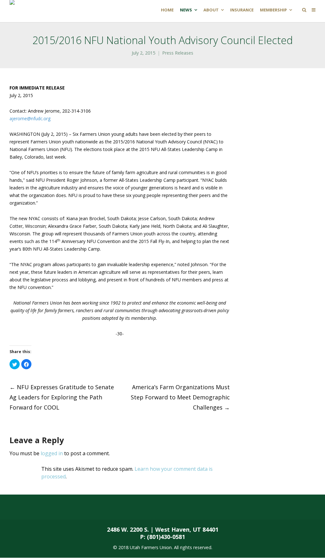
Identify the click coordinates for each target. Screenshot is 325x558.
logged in (52, 453)
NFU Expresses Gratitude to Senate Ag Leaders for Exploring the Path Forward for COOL (62, 397)
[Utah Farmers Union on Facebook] (43, 507)
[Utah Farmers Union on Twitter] (68, 507)
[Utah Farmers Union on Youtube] (119, 507)
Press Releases (177, 53)
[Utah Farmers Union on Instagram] (94, 507)
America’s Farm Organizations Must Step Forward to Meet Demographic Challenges (180, 397)
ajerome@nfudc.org (30, 118)
